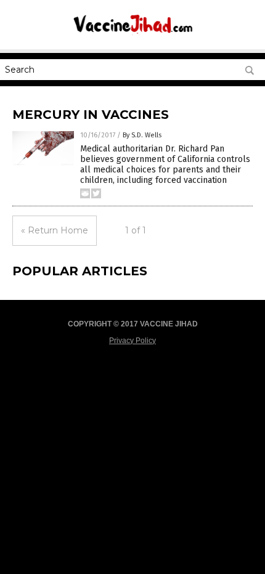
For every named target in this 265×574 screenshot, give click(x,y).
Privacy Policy (132, 340)
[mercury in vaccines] (132, 34)
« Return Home (54, 230)
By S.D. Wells (142, 135)
